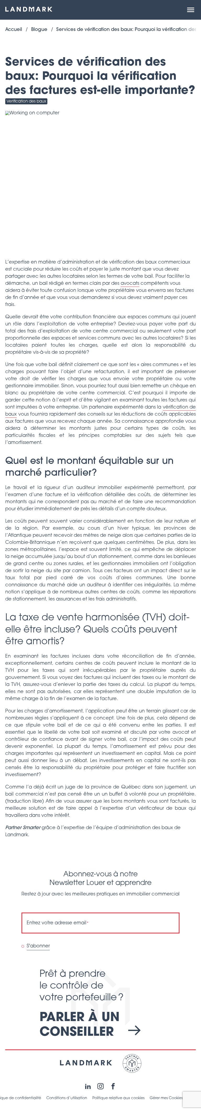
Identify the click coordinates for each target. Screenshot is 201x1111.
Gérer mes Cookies (166, 1098)
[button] (191, 10)
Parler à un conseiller (80, 1025)
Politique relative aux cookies (118, 1098)
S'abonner (38, 946)
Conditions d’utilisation (66, 1098)
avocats (130, 283)
